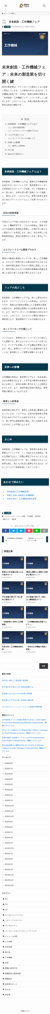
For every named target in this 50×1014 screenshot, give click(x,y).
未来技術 (37, 516)
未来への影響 (14, 142)
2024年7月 (9, 854)
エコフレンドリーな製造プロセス (25, 131)
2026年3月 (9, 790)
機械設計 (8, 979)
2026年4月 (9, 784)
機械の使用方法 (11, 968)
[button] (5, 531)
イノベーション (10, 516)
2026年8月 (9, 763)
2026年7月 (9, 769)
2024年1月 (9, 870)
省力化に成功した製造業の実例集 (15, 680)
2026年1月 (9, 800)
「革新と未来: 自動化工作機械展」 (20, 495)
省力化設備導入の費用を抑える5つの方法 (18, 745)
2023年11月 (9, 880)
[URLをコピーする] (44, 531)
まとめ (11, 150)
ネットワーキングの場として (23, 138)
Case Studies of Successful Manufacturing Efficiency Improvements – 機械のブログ (24, 722)
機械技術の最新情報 (13, 973)
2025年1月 (9, 843)
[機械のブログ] (25, 6)
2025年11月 (9, 811)
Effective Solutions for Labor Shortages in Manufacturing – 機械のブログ (24, 748)
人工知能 (8, 942)
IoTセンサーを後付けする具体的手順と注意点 (20, 730)
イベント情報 (21, 516)
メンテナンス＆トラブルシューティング (21, 931)
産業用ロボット (11, 984)
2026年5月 (9, 779)
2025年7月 (9, 832)
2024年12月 (9, 848)
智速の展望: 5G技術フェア (12, 738)
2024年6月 (9, 859)
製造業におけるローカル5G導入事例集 (17, 693)
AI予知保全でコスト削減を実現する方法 (17, 720)
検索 (43, 666)
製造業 (14, 519)
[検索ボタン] (44, 6)
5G (6, 899)
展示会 (7, 952)
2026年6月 (9, 774)
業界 (7, 963)
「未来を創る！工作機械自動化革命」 (22, 499)
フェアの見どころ (16, 135)
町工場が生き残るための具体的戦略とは (17, 687)
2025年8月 (9, 827)
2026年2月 (9, 795)
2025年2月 (9, 838)
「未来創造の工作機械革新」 (18, 491)
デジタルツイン (11, 926)
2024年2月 (9, 864)
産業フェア (6, 519)
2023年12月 (9, 875)
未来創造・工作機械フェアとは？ (23, 124)
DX (6, 904)
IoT (6, 910)
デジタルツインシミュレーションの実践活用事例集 (22, 707)
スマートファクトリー (14, 920)
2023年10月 (9, 885)
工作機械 (7, 26)
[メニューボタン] (6, 6)
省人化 (7, 989)
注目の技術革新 (18, 127)
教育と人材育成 (18, 146)
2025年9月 (9, 822)
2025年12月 (9, 806)
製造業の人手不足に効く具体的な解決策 (17, 700)
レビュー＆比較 (11, 936)
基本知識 (8, 947)
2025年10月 (9, 816)
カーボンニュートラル (14, 915)
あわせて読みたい (16, 154)
